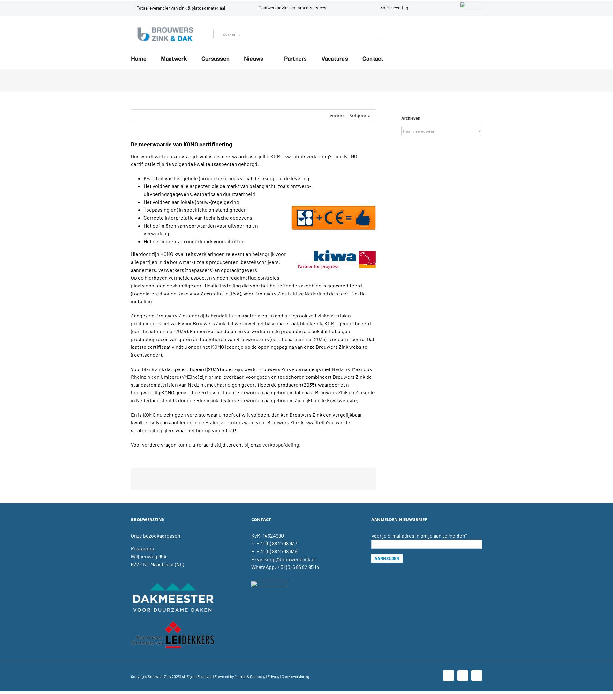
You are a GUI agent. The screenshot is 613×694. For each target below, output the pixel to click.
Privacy (274, 676)
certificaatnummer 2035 (298, 339)
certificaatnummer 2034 (159, 331)
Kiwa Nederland (310, 293)
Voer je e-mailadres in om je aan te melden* (419, 536)
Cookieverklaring (295, 676)
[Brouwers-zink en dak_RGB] (165, 28)
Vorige (336, 115)
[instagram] (476, 34)
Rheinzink (142, 377)
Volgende (360, 115)
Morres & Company (250, 676)
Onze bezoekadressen (155, 536)
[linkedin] (465, 34)
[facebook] (455, 34)
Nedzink (341, 369)
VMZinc (190, 377)
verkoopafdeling (280, 445)
